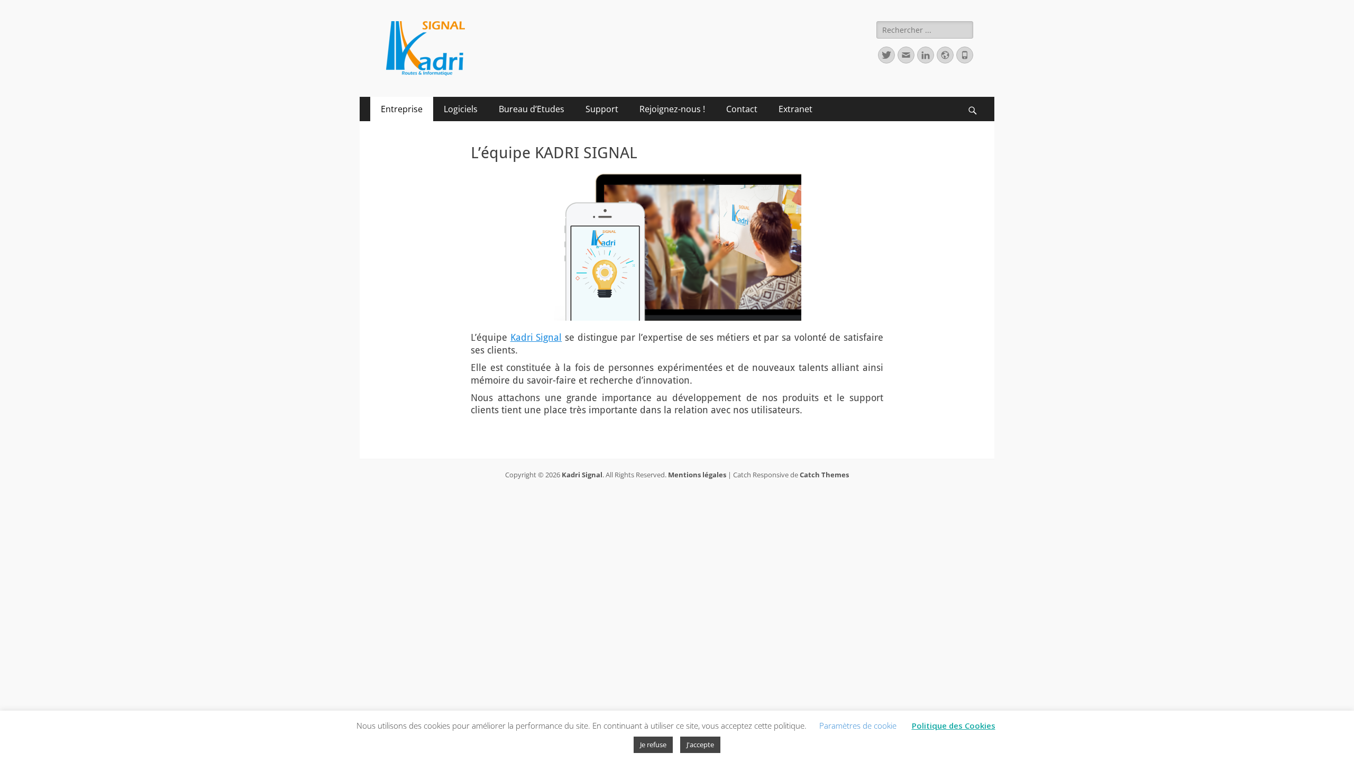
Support (601, 109)
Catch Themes (824, 474)
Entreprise (402, 109)
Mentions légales (697, 474)
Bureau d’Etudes (531, 109)
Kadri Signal (536, 337)
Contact (741, 109)
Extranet (795, 109)
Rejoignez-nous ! (672, 109)
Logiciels (461, 109)
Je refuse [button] (653, 744)
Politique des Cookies (953, 725)
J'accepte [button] (700, 744)
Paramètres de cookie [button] (857, 725)
